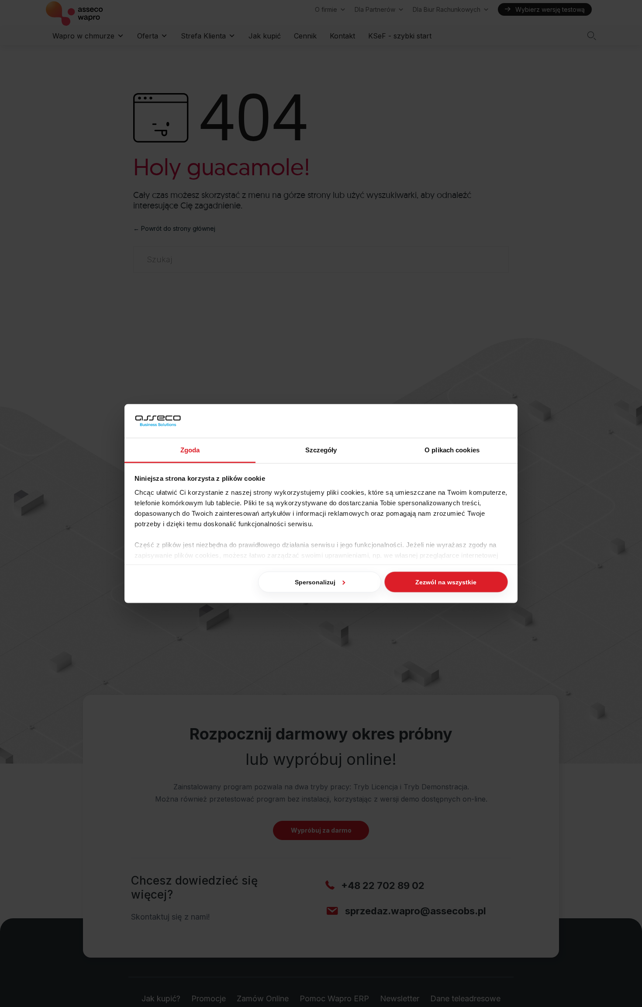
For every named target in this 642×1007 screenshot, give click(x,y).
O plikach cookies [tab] (452, 449)
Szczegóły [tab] (321, 449)
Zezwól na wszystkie (445, 582)
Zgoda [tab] (190, 449)
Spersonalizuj (315, 582)
